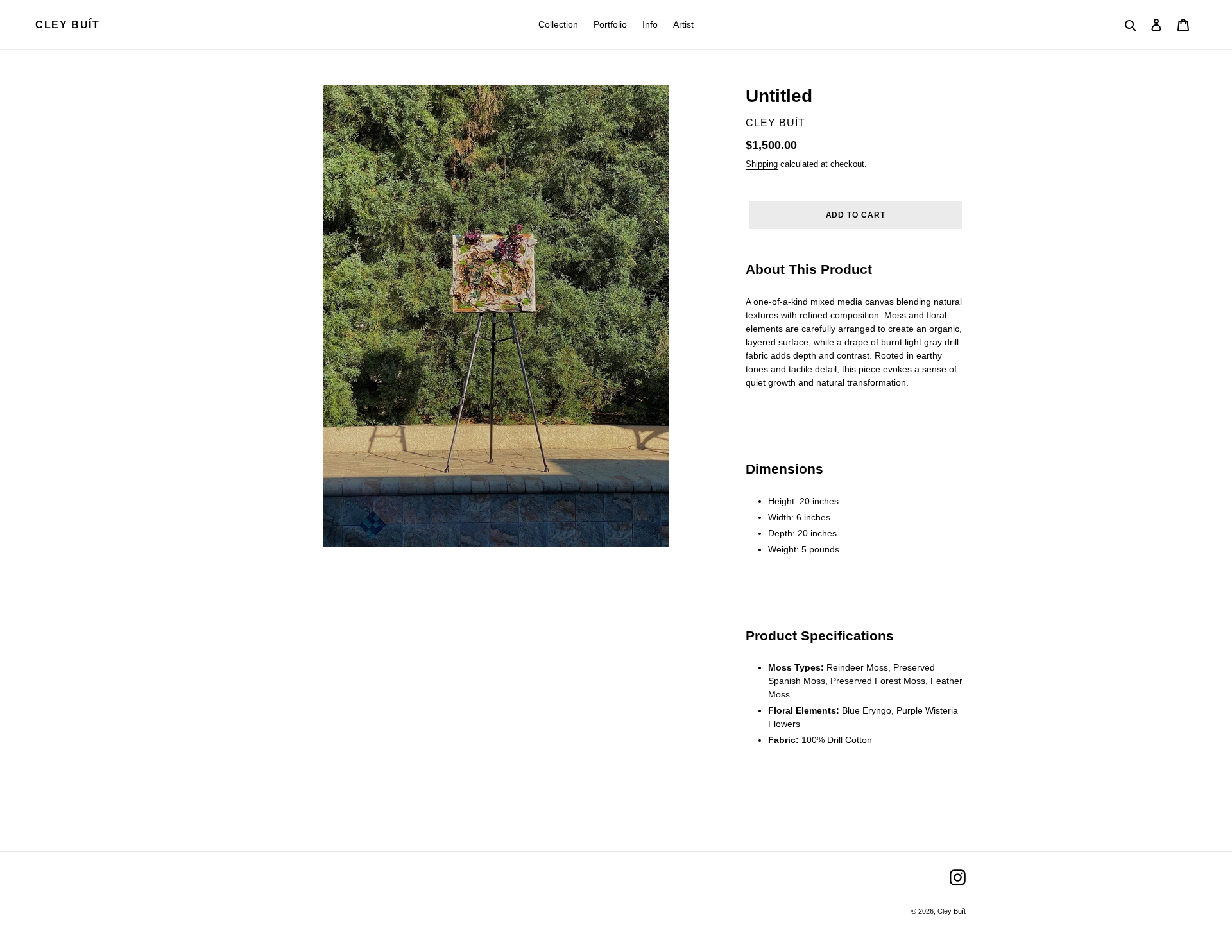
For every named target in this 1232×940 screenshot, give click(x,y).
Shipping (762, 164)
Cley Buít (67, 24)
